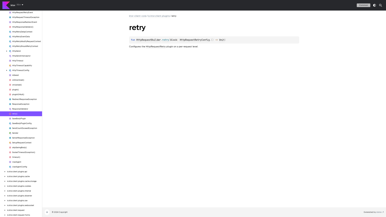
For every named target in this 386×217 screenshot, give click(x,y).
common (363, 5)
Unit (222, 39)
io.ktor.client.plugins (159, 16)
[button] (381, 5)
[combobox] (20, 5)
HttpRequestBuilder (148, 39)
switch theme (375, 5)
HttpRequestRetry (156, 46)
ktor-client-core (137, 16)
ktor (13, 5)
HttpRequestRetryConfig (195, 39)
